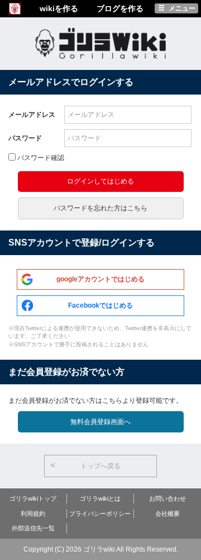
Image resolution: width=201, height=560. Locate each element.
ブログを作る (120, 8)
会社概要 (167, 513)
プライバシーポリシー (100, 513)
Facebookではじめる (100, 305)
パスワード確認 (40, 158)
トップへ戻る (100, 466)
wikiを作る (59, 8)
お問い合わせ (167, 498)
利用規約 (33, 513)
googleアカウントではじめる (100, 279)
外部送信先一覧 (33, 528)
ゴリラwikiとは (100, 498)
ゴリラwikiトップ (32, 498)
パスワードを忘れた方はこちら (100, 208)
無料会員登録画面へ (100, 422)
